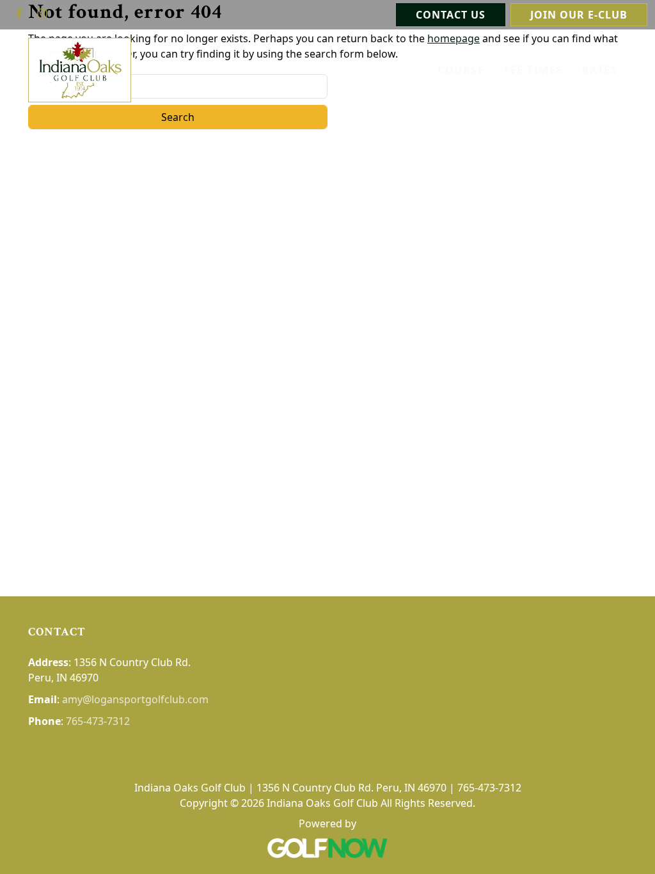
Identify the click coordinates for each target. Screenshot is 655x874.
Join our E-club (578, 15)
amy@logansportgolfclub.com (135, 699)
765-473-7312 (98, 721)
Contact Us (450, 15)
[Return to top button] (630, 572)
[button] (599, 70)
